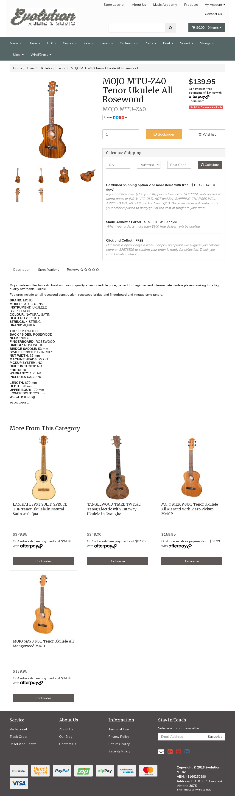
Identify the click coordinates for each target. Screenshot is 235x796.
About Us (139, 5)
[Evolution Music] (43, 16)
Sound (185, 43)
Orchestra (128, 43)
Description (21, 269)
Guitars (69, 43)
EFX (50, 43)
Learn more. (197, 101)
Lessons (107, 43)
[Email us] (161, 751)
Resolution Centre (23, 744)
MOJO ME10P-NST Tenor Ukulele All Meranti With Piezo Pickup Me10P (189, 509)
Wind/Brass (40, 55)
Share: (108, 117)
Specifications (48, 269)
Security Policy (119, 751)
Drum (33, 43)
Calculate (211, 165)
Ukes (17, 55)
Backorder (165, 134)
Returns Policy (119, 744)
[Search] (170, 28)
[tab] (22, 269)
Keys (88, 43)
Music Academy (165, 5)
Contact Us (213, 14)
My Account (214, 5)
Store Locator (114, 5)
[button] (207, 134)
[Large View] (18, 175)
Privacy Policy (119, 737)
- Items (208, 27)
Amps (15, 43)
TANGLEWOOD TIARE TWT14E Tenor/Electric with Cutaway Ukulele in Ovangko (114, 509)
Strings (206, 43)
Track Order (19, 737)
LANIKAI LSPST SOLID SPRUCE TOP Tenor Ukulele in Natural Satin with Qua (40, 509)
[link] (170, 751)
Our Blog (66, 737)
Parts (149, 43)
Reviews (73, 269)
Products (191, 5)
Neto (208, 789)
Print (167, 43)
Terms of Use (119, 729)
